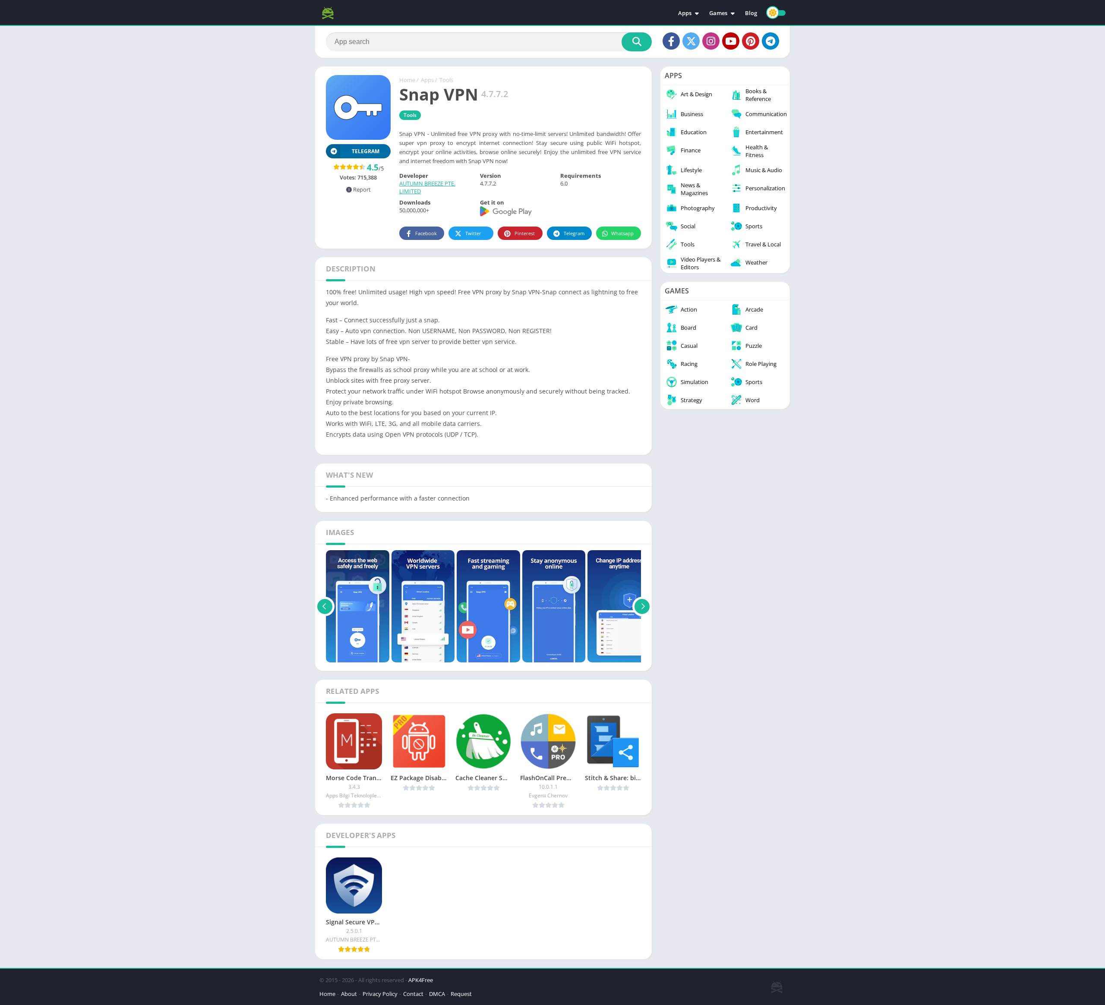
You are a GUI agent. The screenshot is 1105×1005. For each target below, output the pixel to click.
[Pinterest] (750, 41)
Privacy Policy (380, 994)
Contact (413, 994)
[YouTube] (730, 41)
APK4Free (420, 980)
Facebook (426, 233)
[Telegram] (770, 41)
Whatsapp (622, 233)
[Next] (642, 606)
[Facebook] (671, 41)
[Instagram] (711, 41)
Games (718, 13)
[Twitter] (691, 41)
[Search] (637, 41)
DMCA (437, 994)
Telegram (574, 233)
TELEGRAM (365, 151)
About (349, 994)
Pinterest (525, 233)
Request (461, 994)
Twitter (473, 233)
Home (407, 80)
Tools (446, 80)
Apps (684, 13)
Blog (751, 13)
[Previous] (325, 606)
